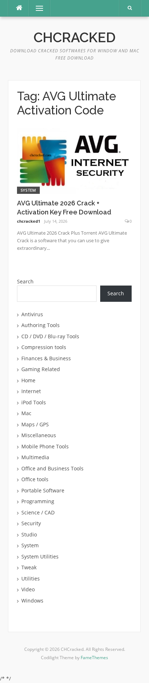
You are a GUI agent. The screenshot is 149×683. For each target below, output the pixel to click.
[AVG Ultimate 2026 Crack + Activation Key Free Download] (74, 160)
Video (28, 589)
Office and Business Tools (52, 468)
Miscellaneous (38, 435)
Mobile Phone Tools (45, 446)
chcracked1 (28, 221)
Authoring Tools (40, 325)
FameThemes (94, 657)
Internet (31, 391)
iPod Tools (33, 402)
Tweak (29, 567)
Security (31, 523)
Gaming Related (40, 369)
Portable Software (42, 490)
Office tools (34, 479)
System (28, 190)
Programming (37, 501)
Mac (26, 413)
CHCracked (75, 37)
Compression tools (43, 347)
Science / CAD (38, 512)
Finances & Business (46, 358)
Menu (36, 8)
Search (25, 281)
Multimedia (35, 457)
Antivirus (32, 314)
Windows (32, 600)
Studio (29, 534)
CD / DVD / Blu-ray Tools (50, 336)
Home (28, 380)
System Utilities (40, 556)
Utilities (30, 578)
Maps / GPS (35, 424)
